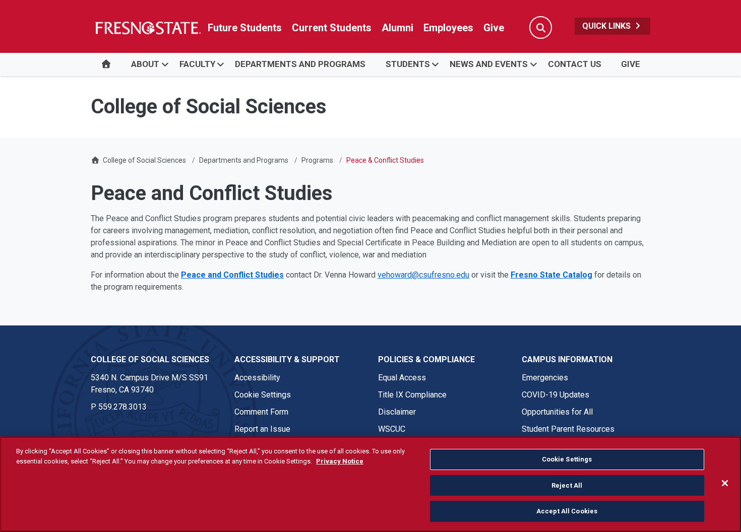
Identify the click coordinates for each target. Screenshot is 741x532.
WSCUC (391, 429)
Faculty (197, 64)
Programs (317, 160)
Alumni (397, 28)
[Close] (725, 483)
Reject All (566, 485)
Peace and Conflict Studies (232, 275)
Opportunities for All (557, 412)
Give (493, 28)
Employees (448, 28)
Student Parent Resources (568, 429)
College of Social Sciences (144, 160)
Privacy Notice (339, 461)
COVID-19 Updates (555, 395)
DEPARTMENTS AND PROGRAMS (300, 64)
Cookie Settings (262, 395)
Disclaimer (397, 412)
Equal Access (402, 377)
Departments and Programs (243, 160)
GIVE (630, 64)
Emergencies (545, 377)
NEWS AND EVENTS (489, 64)
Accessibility (257, 377)
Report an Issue (262, 429)
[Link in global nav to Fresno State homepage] (147, 28)
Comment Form (261, 412)
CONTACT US (574, 64)
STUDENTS (408, 64)
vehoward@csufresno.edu (423, 275)
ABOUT (145, 64)
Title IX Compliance (412, 395)
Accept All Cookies (566, 511)
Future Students (245, 28)
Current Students (332, 28)
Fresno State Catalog (551, 275)
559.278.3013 (122, 407)
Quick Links (607, 26)
